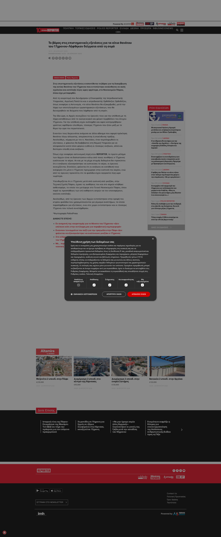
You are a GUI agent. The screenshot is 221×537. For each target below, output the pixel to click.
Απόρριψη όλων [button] (114, 294)
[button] (84, 294)
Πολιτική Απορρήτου (94, 274)
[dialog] (110, 268)
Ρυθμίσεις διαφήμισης (80, 271)
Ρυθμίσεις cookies (78, 274)
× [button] (153, 239)
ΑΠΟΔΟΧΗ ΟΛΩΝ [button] (139, 294)
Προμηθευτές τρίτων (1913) (131, 257)
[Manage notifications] (4, 532)
